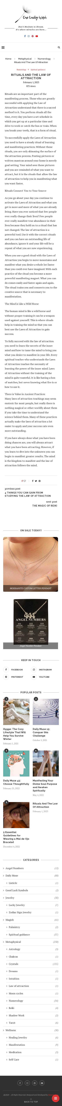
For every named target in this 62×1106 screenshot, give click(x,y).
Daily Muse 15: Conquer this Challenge (41, 732)
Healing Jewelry (33, 1037)
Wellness (32, 1030)
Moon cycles (33, 993)
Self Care (33, 1059)
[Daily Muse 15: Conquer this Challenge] (46, 712)
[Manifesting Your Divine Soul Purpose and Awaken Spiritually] (46, 763)
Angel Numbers (32, 868)
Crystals (33, 964)
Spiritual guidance (38, 70)
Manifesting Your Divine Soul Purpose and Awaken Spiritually (45, 785)
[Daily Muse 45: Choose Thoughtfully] (16, 763)
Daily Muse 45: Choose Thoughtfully (16, 782)
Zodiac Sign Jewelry (33, 912)
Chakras (33, 956)
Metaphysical (25, 59)
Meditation (33, 1052)
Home (8, 59)
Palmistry (33, 927)
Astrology (33, 949)
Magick (32, 920)
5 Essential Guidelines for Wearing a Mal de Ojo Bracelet (16, 837)
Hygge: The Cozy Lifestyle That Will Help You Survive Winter (14, 734)
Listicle (33, 883)
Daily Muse (32, 875)
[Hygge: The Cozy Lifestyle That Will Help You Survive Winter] (16, 712)
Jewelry (32, 897)
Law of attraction (33, 986)
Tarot (33, 1022)
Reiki (33, 1008)
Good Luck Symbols (32, 890)
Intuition (33, 978)
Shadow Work (33, 1015)
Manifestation (33, 1045)
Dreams (33, 971)
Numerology (44, 59)
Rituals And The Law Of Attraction (45, 805)
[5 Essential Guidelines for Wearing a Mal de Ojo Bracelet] (16, 815)
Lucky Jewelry (33, 905)
